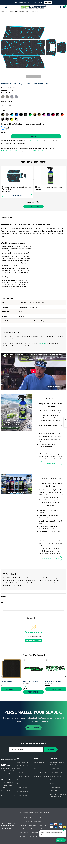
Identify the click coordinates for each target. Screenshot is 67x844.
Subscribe (50, 749)
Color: (3, 111)
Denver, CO (28, 821)
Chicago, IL (35, 818)
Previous (29, 77)
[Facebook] (1, 795)
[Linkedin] (14, 795)
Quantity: (4, 132)
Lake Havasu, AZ (24, 829)
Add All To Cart (33, 206)
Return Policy (9, 826)
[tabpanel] (17, 182)
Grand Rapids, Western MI (28, 825)
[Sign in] (59, 7)
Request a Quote (33, 728)
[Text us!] (60, 840)
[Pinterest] (7, 795)
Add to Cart (35, 136)
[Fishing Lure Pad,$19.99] (11, 668)
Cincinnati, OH (44, 818)
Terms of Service (6, 828)
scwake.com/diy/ (42, 343)
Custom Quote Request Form (10, 151)
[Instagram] (11, 795)
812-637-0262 (35, 141)
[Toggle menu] (2, 7)
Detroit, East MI (37, 821)
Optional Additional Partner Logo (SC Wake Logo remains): (22, 124)
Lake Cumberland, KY (25, 818)
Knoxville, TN (33, 836)
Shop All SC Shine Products (51, 558)
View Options (11, 689)
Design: (6, 102)
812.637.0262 (5, 773)
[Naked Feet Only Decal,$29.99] (33, 668)
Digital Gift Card (22, 787)
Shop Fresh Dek (51, 463)
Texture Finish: (6, 93)
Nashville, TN (24, 836)
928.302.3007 (5, 790)
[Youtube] (4, 795)
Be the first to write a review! (33, 640)
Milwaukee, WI (35, 829)
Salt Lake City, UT (25, 832)
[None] (3, 128)
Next (38, 77)
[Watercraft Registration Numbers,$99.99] (55, 668)
